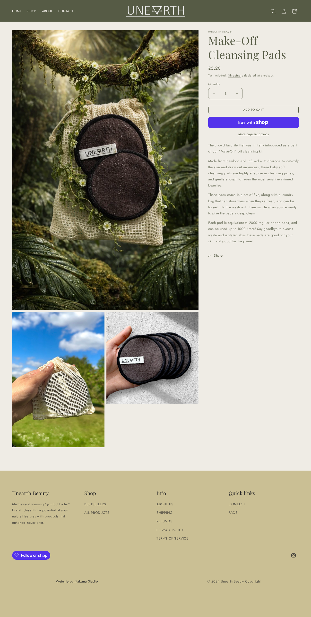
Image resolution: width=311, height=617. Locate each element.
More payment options (253, 134)
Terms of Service (172, 538)
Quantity (214, 84)
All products (96, 512)
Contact (237, 504)
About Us (164, 504)
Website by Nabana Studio (77, 581)
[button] (273, 11)
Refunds (164, 521)
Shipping (234, 75)
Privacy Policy (170, 529)
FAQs (233, 512)
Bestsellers (95, 504)
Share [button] (218, 255)
